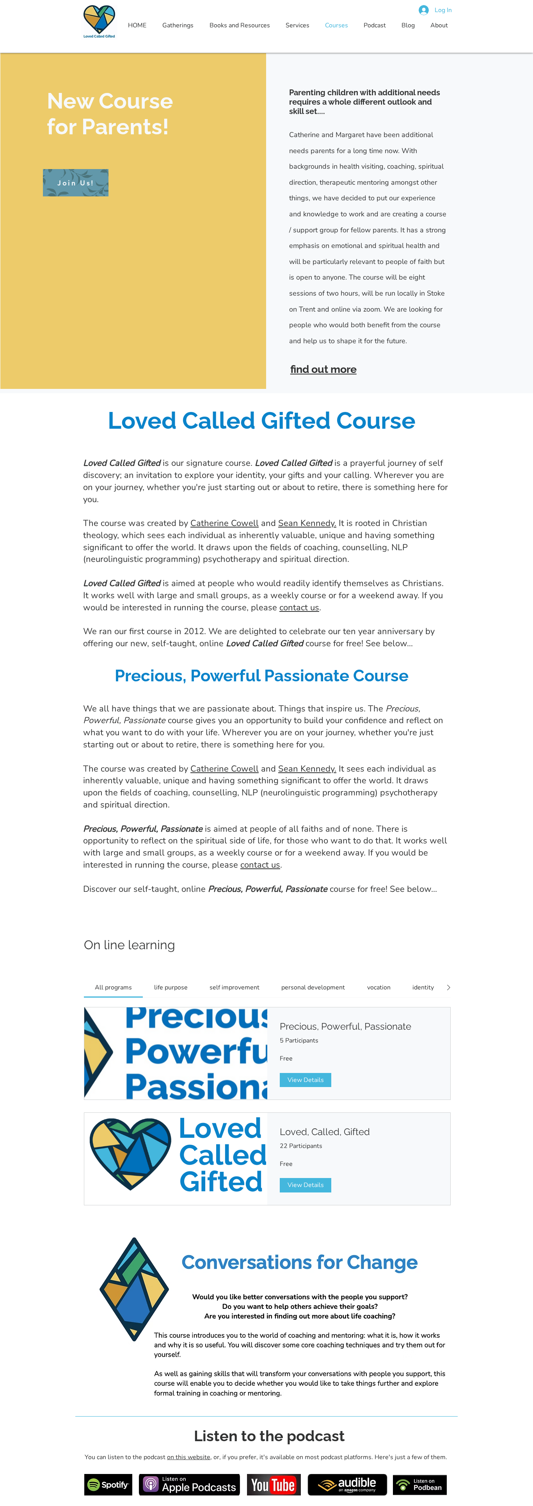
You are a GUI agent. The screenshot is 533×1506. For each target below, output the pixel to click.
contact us (299, 607)
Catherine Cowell (224, 523)
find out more (323, 369)
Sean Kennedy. (307, 523)
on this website (188, 1457)
